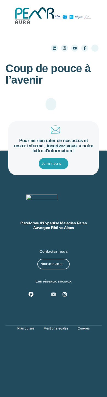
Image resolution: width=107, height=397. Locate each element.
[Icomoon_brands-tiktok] (94, 48)
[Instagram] (64, 48)
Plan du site (25, 328)
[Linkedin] (54, 48)
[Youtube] (74, 48)
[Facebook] (31, 294)
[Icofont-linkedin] (42, 294)
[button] (15, 48)
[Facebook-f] (84, 48)
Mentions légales (56, 328)
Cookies (84, 328)
